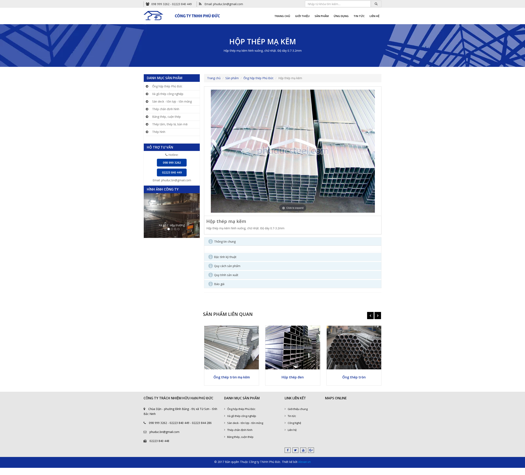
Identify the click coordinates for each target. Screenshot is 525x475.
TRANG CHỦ (282, 16)
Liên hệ (292, 430)
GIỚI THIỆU (302, 16)
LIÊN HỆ (374, 16)
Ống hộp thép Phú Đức (166, 86)
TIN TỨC (359, 16)
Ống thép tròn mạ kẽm (231, 377)
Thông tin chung (225, 241)
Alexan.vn (304, 462)
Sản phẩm (232, 78)
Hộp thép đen (293, 377)
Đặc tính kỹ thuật (225, 257)
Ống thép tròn (354, 377)
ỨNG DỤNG (341, 16)
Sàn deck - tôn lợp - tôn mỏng (171, 101)
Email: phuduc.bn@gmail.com (223, 4)
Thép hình (158, 132)
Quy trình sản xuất (226, 275)
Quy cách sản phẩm (227, 266)
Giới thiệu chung (298, 409)
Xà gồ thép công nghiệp (167, 94)
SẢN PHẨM (322, 16)
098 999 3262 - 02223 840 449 (171, 4)
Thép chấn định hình (165, 109)
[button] (148, 215)
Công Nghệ (294, 423)
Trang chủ (214, 78)
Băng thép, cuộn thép (166, 117)
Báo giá (219, 284)
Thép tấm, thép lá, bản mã (169, 124)
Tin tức (292, 416)
